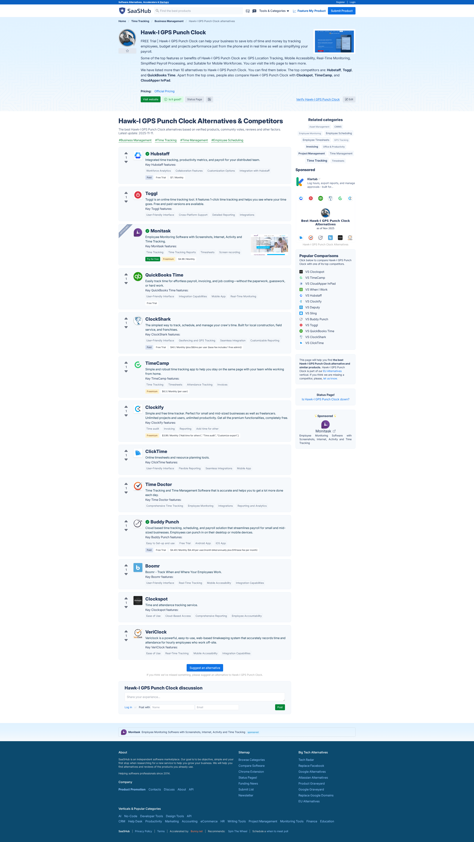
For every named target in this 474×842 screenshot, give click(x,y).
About (182, 789)
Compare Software (251, 765)
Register (340, 2)
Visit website (150, 99)
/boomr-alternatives (135, 561)
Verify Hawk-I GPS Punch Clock (318, 99)
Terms (161, 831)
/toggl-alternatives (134, 189)
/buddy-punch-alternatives (140, 517)
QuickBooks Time (161, 75)
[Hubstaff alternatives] (137, 155)
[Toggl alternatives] (137, 195)
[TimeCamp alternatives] (137, 364)
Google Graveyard (311, 789)
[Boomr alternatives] (137, 567)
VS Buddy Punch (316, 319)
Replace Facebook (311, 765)
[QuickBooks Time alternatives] (137, 276)
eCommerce (209, 821)
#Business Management (135, 140)
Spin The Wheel (237, 831)
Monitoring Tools (291, 821)
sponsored (253, 732)
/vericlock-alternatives (137, 627)
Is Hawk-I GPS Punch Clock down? (325, 399)
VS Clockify (313, 301)
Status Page (194, 99)
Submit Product (342, 11)
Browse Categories (251, 760)
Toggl (347, 70)
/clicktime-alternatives (137, 447)
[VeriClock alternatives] (137, 633)
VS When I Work (316, 289)
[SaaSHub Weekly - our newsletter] (247, 10)
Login (353, 2)
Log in (129, 707)
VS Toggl (311, 325)
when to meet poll (277, 831)
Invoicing (312, 146)
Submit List (246, 789)
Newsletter (245, 795)
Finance (311, 821)
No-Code (130, 816)
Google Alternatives (312, 771)
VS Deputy (312, 307)
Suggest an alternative (205, 668)
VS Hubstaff (313, 295)
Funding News (248, 783)
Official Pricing (164, 91)
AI (119, 816)
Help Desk (135, 821)
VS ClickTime (314, 343)
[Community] (254, 10)
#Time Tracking (166, 140)
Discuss (169, 789)
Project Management (311, 153)
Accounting (190, 821)
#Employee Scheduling (227, 140)
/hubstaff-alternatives (136, 149)
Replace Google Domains (315, 795)
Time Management (341, 153)
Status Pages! (247, 777)
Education (327, 821)
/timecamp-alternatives (138, 359)
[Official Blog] (209, 99)
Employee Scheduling (339, 133)
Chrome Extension (251, 771)
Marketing (172, 821)
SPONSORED (124, 230)
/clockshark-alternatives (138, 315)
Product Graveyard (311, 783)
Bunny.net (197, 831)
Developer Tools (151, 816)
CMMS (338, 126)
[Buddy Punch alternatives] (137, 523)
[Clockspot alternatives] (137, 600)
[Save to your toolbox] (127, 50)
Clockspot (304, 75)
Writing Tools (237, 821)
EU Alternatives (332, 371)
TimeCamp (323, 75)
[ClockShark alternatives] (137, 320)
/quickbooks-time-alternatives (142, 270)
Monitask (324, 431)
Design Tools (175, 816)
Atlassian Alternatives (313, 777)
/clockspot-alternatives (138, 594)
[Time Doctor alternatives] (137, 486)
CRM (121, 821)
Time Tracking (317, 160)
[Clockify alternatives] (137, 408)
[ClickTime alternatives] (137, 453)
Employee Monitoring (310, 133)
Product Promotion (132, 789)
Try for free (153, 259)
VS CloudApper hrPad (320, 283)
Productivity (153, 821)
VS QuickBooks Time (319, 331)
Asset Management (319, 126)
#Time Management (194, 140)
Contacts (154, 789)
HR (223, 821)
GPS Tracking (341, 140)
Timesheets (338, 160)
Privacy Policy (143, 831)
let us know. (330, 378)
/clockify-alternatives (136, 403)
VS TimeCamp (315, 277)
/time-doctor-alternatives (139, 480)
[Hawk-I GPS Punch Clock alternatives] (127, 38)
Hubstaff (334, 70)
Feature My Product (311, 11)
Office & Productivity (334, 146)
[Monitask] (137, 232)
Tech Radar (306, 760)
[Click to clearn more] (237, 732)
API (191, 789)
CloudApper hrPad (155, 80)
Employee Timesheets (316, 139)
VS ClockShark (315, 337)
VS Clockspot (314, 272)
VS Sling (311, 313)
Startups (164, 2)
